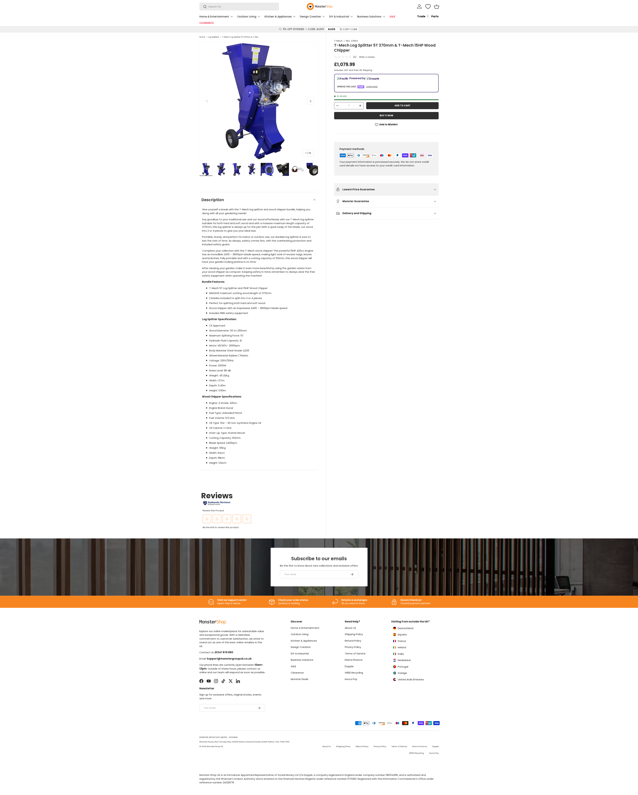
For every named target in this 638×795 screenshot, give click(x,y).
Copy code (350, 29)
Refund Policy (353, 640)
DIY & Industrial (339, 16)
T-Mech (338, 40)
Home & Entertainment (214, 16)
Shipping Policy (354, 634)
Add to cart (402, 105)
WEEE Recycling (354, 672)
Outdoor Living (246, 16)
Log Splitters (213, 37)
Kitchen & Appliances (278, 16)
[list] (259, 101)
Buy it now (386, 115)
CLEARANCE (206, 23)
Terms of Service (355, 653)
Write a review (367, 57)
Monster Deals (299, 679)
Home (202, 37)
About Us (350, 628)
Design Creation (310, 16)
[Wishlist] (427, 6)
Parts (435, 16)
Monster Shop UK (215, 746)
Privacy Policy (353, 647)
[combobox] (239, 6)
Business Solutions (369, 16)
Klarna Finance (354, 660)
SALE (392, 16)
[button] (436, 6)
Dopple (349, 666)
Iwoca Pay (351, 679)
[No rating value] (343, 57)
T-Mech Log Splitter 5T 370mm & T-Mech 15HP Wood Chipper (241, 37)
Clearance (297, 672)
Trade (421, 16)
